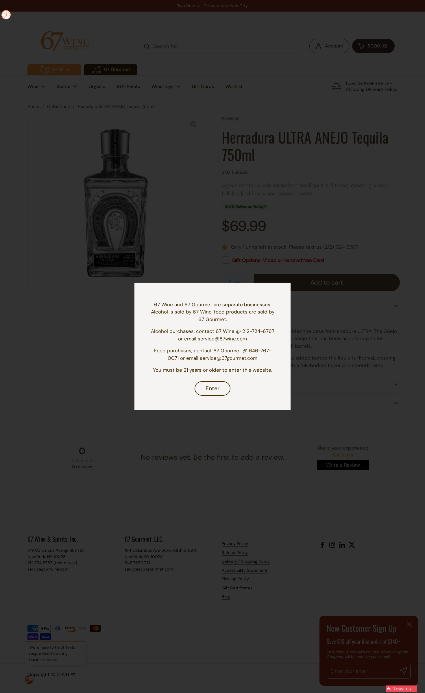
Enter (212, 388)
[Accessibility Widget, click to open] (6, 14)
